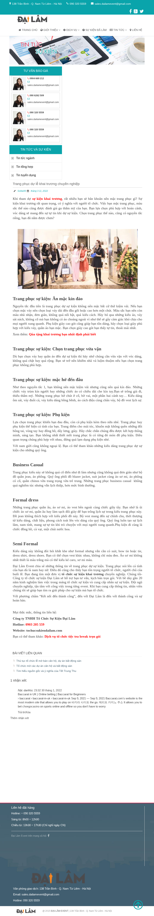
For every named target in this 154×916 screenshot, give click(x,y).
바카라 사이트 (80, 702)
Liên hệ (136, 29)
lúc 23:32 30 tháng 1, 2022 (46, 690)
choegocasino (30, 706)
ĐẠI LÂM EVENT (59, 911)
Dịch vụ (72, 29)
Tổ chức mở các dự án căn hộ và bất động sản (44, 665)
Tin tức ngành (25, 158)
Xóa (28, 712)
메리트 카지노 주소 (111, 702)
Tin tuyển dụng (26, 175)
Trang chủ (29, 29)
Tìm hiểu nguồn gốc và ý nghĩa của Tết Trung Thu (46, 670)
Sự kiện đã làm (96, 29)
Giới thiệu (51, 29)
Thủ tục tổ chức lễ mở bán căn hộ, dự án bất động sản (48, 660)
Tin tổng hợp (24, 166)
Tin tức (119, 29)
